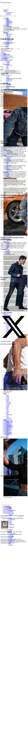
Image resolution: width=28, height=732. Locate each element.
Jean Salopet (6, 434)
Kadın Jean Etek (7, 433)
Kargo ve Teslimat (7, 510)
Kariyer (5, 467)
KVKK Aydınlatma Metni (9, 470)
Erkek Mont (6, 376)
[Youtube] (3, 341)
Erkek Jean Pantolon (8, 421)
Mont (7, 47)
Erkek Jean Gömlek (7, 422)
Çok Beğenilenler (5, 57)
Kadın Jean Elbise (7, 429)
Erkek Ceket (6, 377)
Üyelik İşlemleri (7, 506)
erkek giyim (18, 95)
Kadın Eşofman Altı (19, 386)
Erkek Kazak (6, 43)
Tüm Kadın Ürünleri (20, 374)
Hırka (7, 44)
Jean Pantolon (9, 12)
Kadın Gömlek (18, 382)
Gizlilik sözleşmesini (7, 518)
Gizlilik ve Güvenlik (8, 473)
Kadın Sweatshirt (19, 380)
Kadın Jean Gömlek (7, 427)
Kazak (7, 45)
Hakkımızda (6, 469)
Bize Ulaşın (6, 511)
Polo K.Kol (11, 542)
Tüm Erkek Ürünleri (8, 374)
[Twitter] (14, 340)
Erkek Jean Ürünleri (8, 420)
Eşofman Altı (9, 40)
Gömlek (8, 62)
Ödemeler (5, 509)
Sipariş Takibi (9, 22)
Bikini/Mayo (9, 80)
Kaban (7, 31)
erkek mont (10, 174)
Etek (7, 67)
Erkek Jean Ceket (7, 424)
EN (7, 35)
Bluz (7, 17)
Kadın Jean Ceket (7, 430)
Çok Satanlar (3, 56)
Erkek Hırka (6, 385)
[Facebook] (3, 312)
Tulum (7, 81)
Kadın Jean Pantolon (8, 426)
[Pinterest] (8, 341)
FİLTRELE (3, 74)
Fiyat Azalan (3, 55)
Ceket (7, 88)
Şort (7, 164)
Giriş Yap (8, 19)
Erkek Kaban (6, 383)
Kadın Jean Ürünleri (8, 425)
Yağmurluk (8, 170)
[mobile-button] (1, 1)
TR (4, 31)
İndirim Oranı (4, 60)
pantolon (4, 152)
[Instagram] (9, 312)
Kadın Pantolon (19, 381)
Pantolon (8, 13)
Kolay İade (8, 23)
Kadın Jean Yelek (7, 431)
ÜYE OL (8, 21)
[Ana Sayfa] (6, 2)
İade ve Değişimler (7, 507)
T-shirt (7, 63)
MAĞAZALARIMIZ (8, 471)
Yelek (7, 437)
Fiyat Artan (3, 54)
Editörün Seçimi (4, 59)
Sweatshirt (8, 15)
